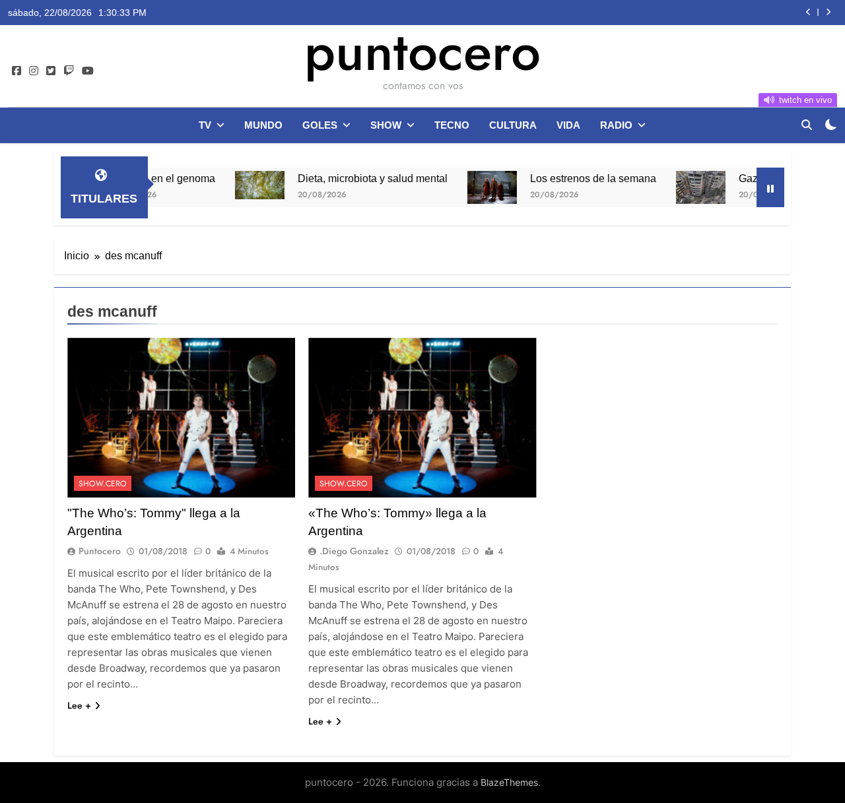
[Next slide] (828, 12)
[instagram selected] (33, 71)
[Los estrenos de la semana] (475, 187)
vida (568, 125)
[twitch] (68, 71)
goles (319, 125)
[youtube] (88, 71)
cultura (513, 125)
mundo (263, 125)
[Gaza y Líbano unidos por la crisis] (683, 187)
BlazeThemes (509, 782)
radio (616, 125)
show (385, 125)
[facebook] (16, 71)
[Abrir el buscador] (806, 124)
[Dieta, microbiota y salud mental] (242, 185)
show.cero (103, 484)
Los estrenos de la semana (576, 178)
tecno (451, 125)
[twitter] (50, 71)
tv (205, 125)
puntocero (422, 51)
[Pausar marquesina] (770, 187)
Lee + (79, 705)
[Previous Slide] (808, 12)
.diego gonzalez (354, 551)
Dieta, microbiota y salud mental (355, 178)
